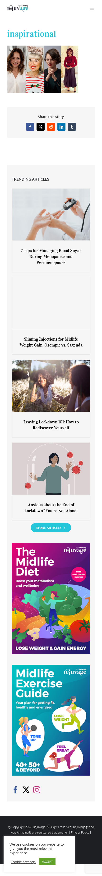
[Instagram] (36, 789)
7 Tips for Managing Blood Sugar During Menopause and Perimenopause (51, 256)
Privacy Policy (80, 832)
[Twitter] (26, 789)
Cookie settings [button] (23, 862)
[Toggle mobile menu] (92, 9)
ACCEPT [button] (47, 861)
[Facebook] (15, 789)
